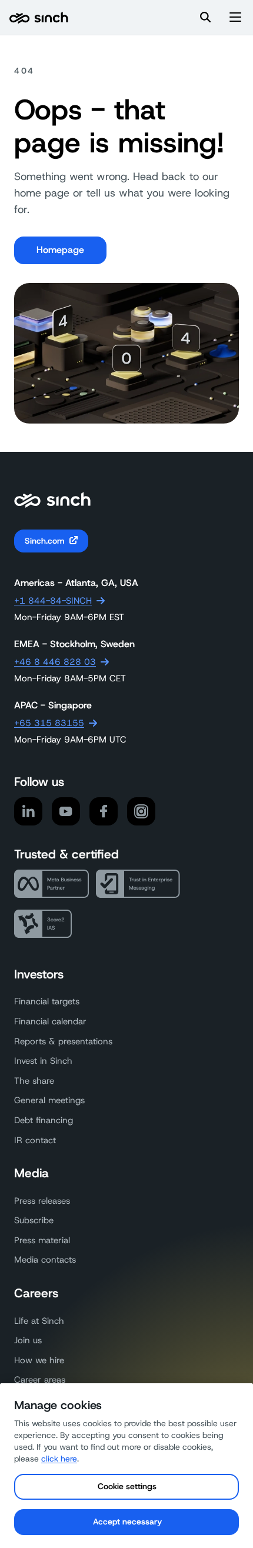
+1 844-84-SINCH (53, 601)
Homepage (60, 250)
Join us (28, 1340)
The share (34, 1081)
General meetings (49, 1100)
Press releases (42, 1201)
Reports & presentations (63, 1041)
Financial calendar (50, 1021)
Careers (36, 1293)
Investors (39, 974)
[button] (235, 17)
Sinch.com (45, 540)
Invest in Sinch (43, 1061)
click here (59, 1458)
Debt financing (43, 1120)
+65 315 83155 (49, 723)
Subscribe (34, 1220)
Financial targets (46, 1001)
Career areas (39, 1380)
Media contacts (45, 1260)
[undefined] (38, 18)
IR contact (35, 1140)
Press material (42, 1240)
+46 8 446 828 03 (55, 662)
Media (31, 1173)
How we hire (39, 1360)
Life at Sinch (39, 1321)
